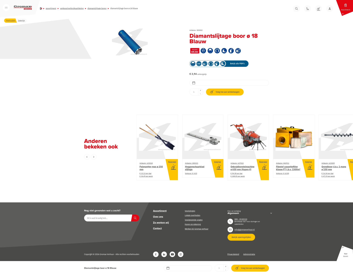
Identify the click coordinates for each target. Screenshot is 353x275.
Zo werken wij (161, 222)
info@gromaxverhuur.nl (244, 229)
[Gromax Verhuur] (23, 7)
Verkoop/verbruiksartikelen (72, 8)
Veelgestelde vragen (194, 219)
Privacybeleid (233, 254)
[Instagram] (180, 254)
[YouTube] (172, 254)
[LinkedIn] (164, 254)
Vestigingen (190, 210)
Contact (157, 228)
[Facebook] (156, 254)
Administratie (249, 254)
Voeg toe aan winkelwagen (228, 91)
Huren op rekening (193, 224)
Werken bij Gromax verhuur (196, 228)
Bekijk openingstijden (241, 237)
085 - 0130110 (240, 219)
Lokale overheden (192, 215)
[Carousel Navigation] (104, 157)
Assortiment (51, 8)
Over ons (158, 216)
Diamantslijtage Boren (97, 8)
